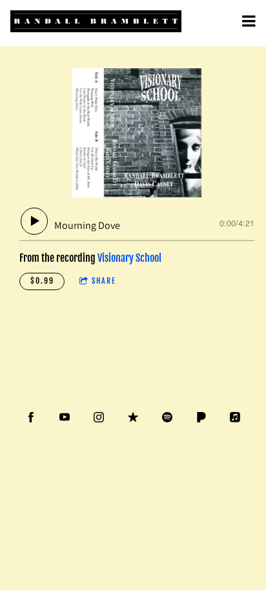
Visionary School (129, 257)
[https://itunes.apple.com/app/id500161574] (133, 417)
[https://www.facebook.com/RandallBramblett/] (31, 417)
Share (104, 281)
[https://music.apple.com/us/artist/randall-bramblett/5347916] (235, 417)
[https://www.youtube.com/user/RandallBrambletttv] (64, 417)
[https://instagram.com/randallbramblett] (99, 417)
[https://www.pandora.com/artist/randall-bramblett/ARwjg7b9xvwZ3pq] (201, 417)
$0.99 (42, 281)
